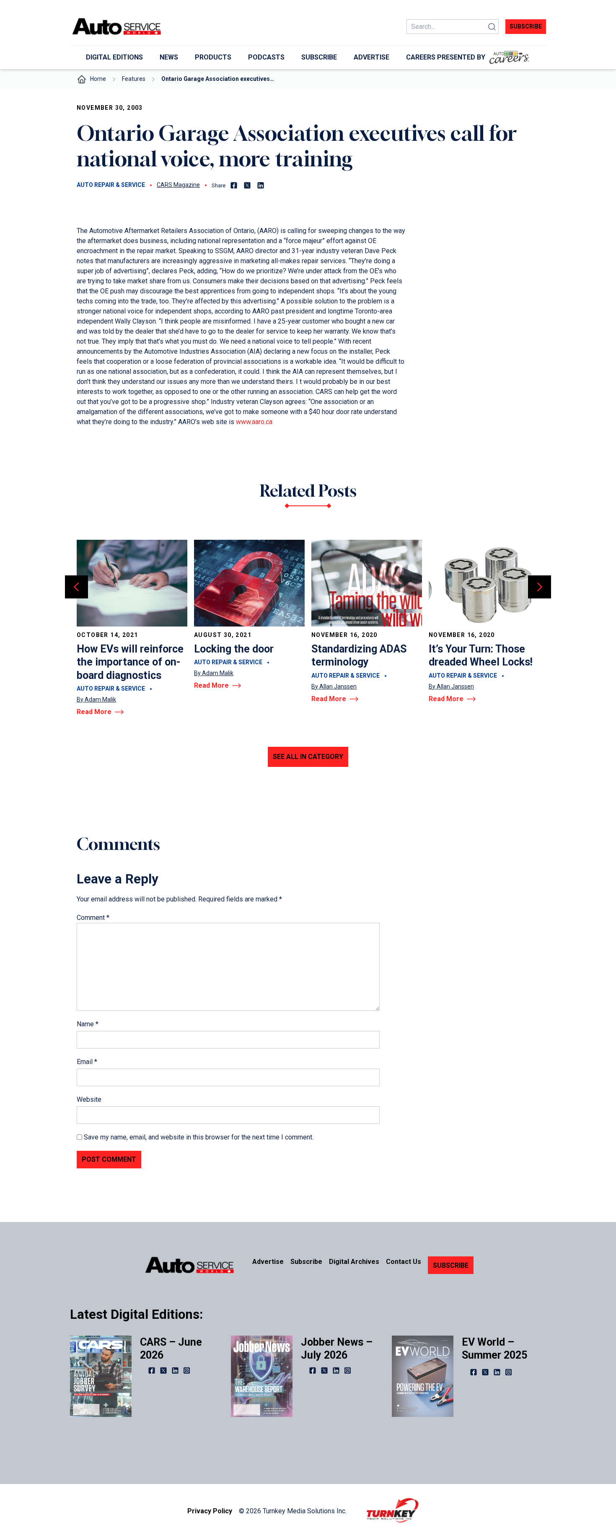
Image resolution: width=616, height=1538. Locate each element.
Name (87, 1024)
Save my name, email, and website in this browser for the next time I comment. (198, 1137)
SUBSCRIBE (450, 1265)
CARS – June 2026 (171, 1348)
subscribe (526, 26)
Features (133, 78)
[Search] (492, 26)
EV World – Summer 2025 (494, 1348)
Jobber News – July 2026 (337, 1348)
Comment (93, 918)
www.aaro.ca (254, 422)
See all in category (308, 757)
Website (89, 1099)
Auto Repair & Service (111, 184)
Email (87, 1062)
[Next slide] (539, 586)
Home (98, 78)
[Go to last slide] (76, 586)
